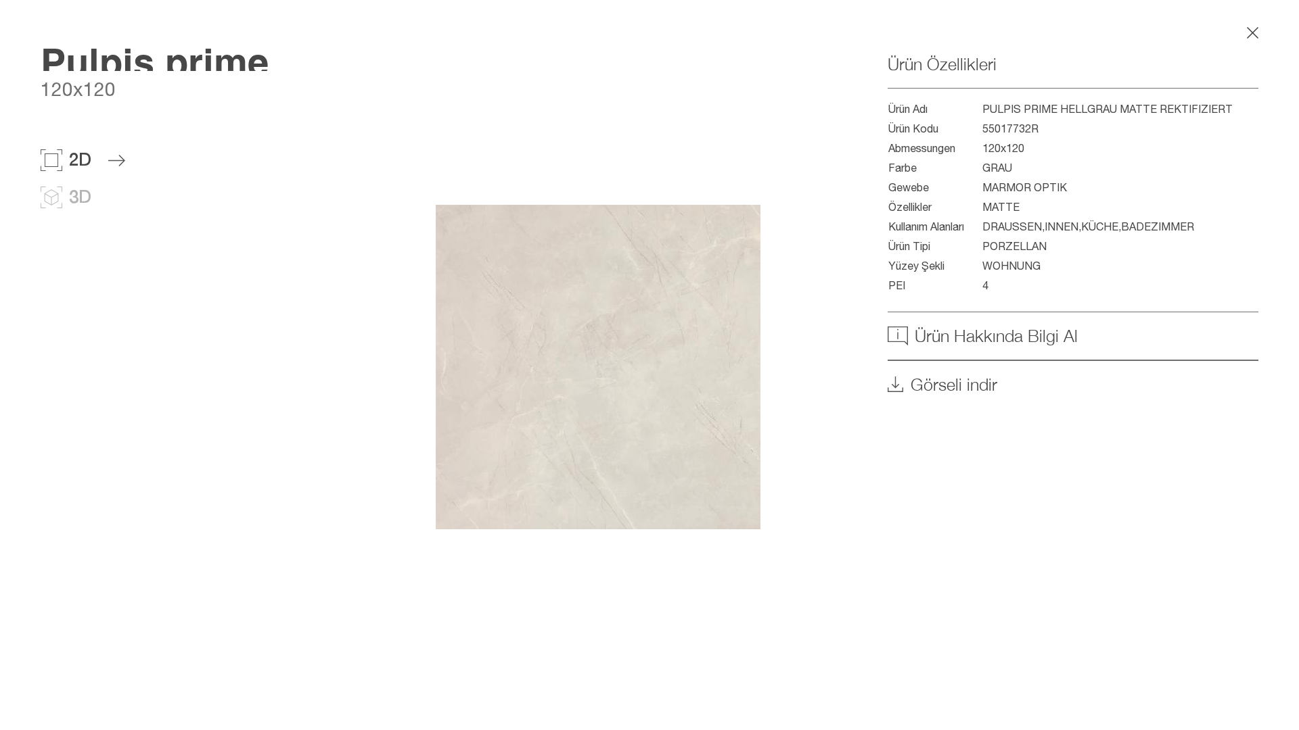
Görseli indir (954, 384)
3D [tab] (80, 196)
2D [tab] (80, 159)
